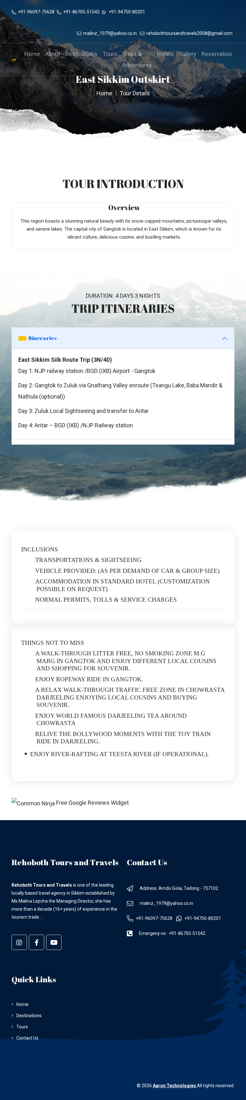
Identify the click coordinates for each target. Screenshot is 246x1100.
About (52, 54)
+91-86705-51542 (82, 11)
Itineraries (41, 338)
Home (32, 54)
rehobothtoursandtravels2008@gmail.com (190, 33)
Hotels (165, 54)
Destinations (81, 54)
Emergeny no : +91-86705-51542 (172, 933)
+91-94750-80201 (126, 11)
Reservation (216, 54)
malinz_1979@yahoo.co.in (111, 33)
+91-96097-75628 (36, 11)
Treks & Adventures (137, 59)
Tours (109, 54)
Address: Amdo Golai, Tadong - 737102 (179, 888)
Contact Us (27, 1038)
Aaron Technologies (175, 1085)
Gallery (187, 54)
